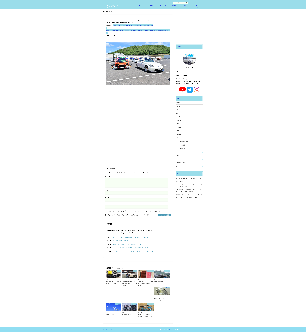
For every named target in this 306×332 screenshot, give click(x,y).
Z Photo (179, 131)
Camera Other (181, 162)
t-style (169, 329)
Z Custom (179, 120)
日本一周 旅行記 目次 (182, 141)
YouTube (195, 1)
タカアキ (184, 181)
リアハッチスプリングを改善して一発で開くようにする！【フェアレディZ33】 (133, 251)
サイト (107, 204)
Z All (178, 116)
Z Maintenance (181, 124)
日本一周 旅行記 (181, 145)
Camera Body (180, 159)
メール (107, 197)
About (139, 5)
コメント (108, 176)
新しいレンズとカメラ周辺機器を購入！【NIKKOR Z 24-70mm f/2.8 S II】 (132, 237)
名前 (106, 190)
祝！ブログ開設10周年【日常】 (121, 240)
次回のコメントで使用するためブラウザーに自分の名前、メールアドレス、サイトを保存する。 (133, 211)
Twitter (200, 1)
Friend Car (180, 134)
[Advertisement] (121, 104)
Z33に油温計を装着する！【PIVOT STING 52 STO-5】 (127, 244)
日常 (197, 5)
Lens (178, 155)
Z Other (179, 127)
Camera (185, 5)
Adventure (173, 5)
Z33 (162, 5)
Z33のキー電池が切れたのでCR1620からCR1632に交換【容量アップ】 (131, 247)
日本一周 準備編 (181, 148)
